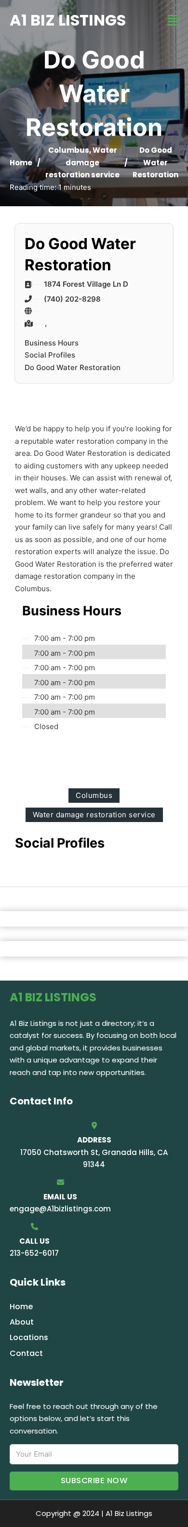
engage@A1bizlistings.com (60, 1209)
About (22, 1322)
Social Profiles (50, 354)
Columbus (68, 150)
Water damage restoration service (82, 162)
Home (21, 163)
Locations (29, 1337)
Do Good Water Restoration (73, 367)
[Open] (173, 20)
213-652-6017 (34, 1253)
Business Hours (52, 342)
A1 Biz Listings (68, 20)
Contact (26, 1353)
